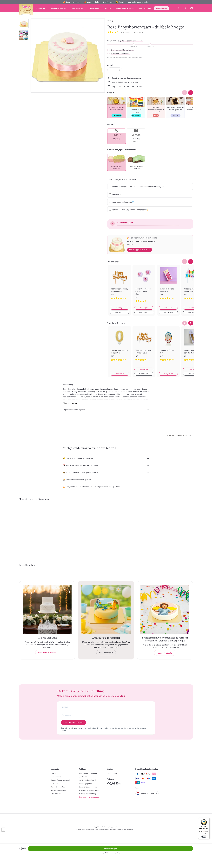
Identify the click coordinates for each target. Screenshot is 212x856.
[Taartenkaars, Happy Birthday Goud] (120, 284)
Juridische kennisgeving (88, 780)
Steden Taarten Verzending (61, 780)
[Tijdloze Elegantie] (47, 609)
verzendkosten (117, 853)
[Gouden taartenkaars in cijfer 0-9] (120, 345)
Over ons (54, 784)
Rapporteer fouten (58, 787)
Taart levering (56, 777)
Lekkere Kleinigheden (124, 8)
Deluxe (108, 8)
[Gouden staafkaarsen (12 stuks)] (193, 345)
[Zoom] (68, 55)
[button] (3, 829)
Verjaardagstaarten (58, 8)
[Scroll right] (190, 261)
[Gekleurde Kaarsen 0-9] (168, 345)
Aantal (110, 65)
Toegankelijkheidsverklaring (89, 790)
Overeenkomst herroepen (89, 797)
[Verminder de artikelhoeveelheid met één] (110, 70)
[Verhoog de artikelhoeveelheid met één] (119, 70)
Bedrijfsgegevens (86, 784)
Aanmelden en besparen (73, 722)
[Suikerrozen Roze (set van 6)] (168, 284)
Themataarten (94, 8)
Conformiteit (83, 777)
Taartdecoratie (145, 8)
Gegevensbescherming (88, 787)
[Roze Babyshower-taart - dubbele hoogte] (32, 527)
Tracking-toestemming (87, 794)
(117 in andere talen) (136, 32)
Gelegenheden (77, 8)
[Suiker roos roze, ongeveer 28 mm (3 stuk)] (144, 285)
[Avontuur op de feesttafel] (106, 609)
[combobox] (179, 436)
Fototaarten (40, 8)
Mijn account (55, 794)
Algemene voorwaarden (88, 773)
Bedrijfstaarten (161, 8)
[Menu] (208, 819)
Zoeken (54, 773)
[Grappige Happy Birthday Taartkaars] (193, 284)
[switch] (203, 836)
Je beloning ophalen (58, 790)
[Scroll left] (184, 261)
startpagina (111, 21)
